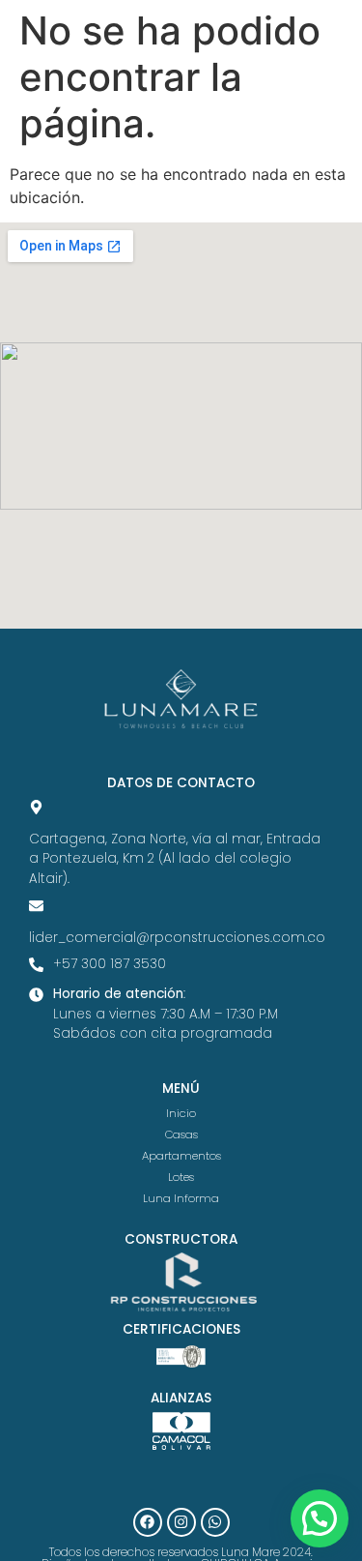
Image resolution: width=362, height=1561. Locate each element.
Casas (181, 1134)
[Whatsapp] (215, 1522)
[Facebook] (147, 1522)
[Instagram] (181, 1522)
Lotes (181, 1177)
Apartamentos (181, 1155)
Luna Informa (181, 1198)
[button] (319, 1518)
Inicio (181, 1113)
